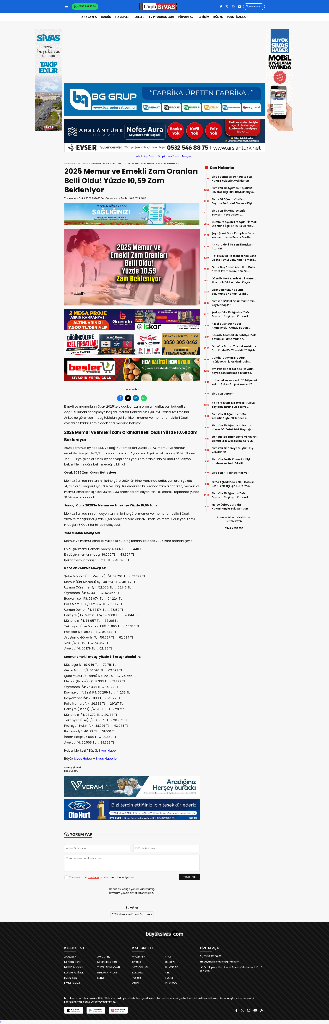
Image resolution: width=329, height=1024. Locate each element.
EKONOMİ (83, 163)
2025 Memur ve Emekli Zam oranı (132, 914)
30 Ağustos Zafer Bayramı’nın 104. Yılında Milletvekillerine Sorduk (235, 439)
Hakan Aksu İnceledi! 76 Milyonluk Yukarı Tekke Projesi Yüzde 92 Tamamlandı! (235, 382)
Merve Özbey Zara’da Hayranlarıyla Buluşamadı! (230, 506)
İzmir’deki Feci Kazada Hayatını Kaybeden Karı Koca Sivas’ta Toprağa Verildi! (233, 371)
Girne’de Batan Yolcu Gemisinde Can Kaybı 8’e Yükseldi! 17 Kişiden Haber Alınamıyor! (234, 348)
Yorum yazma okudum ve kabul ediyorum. (102, 877)
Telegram (187, 156)
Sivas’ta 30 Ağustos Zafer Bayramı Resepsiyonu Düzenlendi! (229, 213)
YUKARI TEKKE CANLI (108, 967)
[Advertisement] (164, 52)
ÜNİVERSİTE (171, 967)
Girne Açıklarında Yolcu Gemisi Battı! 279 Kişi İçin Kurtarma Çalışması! (233, 484)
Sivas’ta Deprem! (223, 393)
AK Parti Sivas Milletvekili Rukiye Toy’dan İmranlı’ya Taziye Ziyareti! (233, 405)
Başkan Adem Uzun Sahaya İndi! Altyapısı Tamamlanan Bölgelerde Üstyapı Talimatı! (234, 337)
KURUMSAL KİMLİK (74, 972)
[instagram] (233, 6)
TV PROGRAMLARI (161, 17)
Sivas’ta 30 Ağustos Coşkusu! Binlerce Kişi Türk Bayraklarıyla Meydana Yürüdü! (232, 190)
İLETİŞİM (203, 17)
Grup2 (161, 156)
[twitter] (226, 6)
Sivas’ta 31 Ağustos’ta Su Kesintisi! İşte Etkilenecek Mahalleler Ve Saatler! (229, 416)
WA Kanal (173, 156)
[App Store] (73, 1010)
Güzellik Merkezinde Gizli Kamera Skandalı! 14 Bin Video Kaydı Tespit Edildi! (234, 280)
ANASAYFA (89, 17)
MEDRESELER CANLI (107, 962)
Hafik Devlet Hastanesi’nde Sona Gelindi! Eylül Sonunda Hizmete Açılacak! (234, 258)
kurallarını (93, 877)
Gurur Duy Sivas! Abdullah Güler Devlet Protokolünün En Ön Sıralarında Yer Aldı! (233, 269)
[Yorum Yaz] (1, 1022)
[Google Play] (96, 1010)
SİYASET (136, 962)
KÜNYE (218, 17)
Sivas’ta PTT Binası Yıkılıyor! (230, 473)
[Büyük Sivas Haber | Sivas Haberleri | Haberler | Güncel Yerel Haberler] (158, 6)
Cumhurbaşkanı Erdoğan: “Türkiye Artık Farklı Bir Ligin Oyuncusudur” (230, 360)
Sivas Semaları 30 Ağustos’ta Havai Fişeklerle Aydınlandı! (232, 178)
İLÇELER (139, 17)
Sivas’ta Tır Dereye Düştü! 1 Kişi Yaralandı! (232, 450)
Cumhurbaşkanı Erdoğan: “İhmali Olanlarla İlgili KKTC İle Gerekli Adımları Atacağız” (234, 224)
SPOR (168, 956)
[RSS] (261, 1010)
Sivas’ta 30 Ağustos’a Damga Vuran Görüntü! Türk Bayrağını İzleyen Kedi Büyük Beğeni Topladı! (232, 427)
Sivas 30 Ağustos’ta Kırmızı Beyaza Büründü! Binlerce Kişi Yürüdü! (232, 201)
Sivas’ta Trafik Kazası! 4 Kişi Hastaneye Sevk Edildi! (231, 461)
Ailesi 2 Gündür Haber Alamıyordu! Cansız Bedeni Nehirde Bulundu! (230, 326)
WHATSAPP (138, 956)
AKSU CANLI (103, 956)
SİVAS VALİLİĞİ (140, 967)
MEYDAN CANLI (72, 962)
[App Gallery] (118, 1010)
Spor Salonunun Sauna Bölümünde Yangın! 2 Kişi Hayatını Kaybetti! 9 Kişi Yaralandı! (229, 292)
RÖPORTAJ (185, 17)
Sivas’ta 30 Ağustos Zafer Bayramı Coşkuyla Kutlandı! (230, 495)
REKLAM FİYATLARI (107, 972)
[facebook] (221, 6)
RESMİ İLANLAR (237, 17)
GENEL (135, 983)
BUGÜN (106, 17)
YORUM (136, 978)
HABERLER (122, 17)
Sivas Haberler (107, 758)
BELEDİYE (170, 962)
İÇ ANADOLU (172, 983)
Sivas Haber (108, 750)
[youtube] (239, 6)
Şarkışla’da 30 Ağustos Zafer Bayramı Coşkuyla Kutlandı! (231, 314)
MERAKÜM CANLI (73, 967)
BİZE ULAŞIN (70, 978)
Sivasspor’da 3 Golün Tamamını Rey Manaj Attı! (233, 303)
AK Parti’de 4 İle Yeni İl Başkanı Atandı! (232, 246)
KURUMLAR (138, 972)
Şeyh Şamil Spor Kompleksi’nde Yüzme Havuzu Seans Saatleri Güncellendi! (233, 235)
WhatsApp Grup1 (145, 156)
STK (167, 972)
